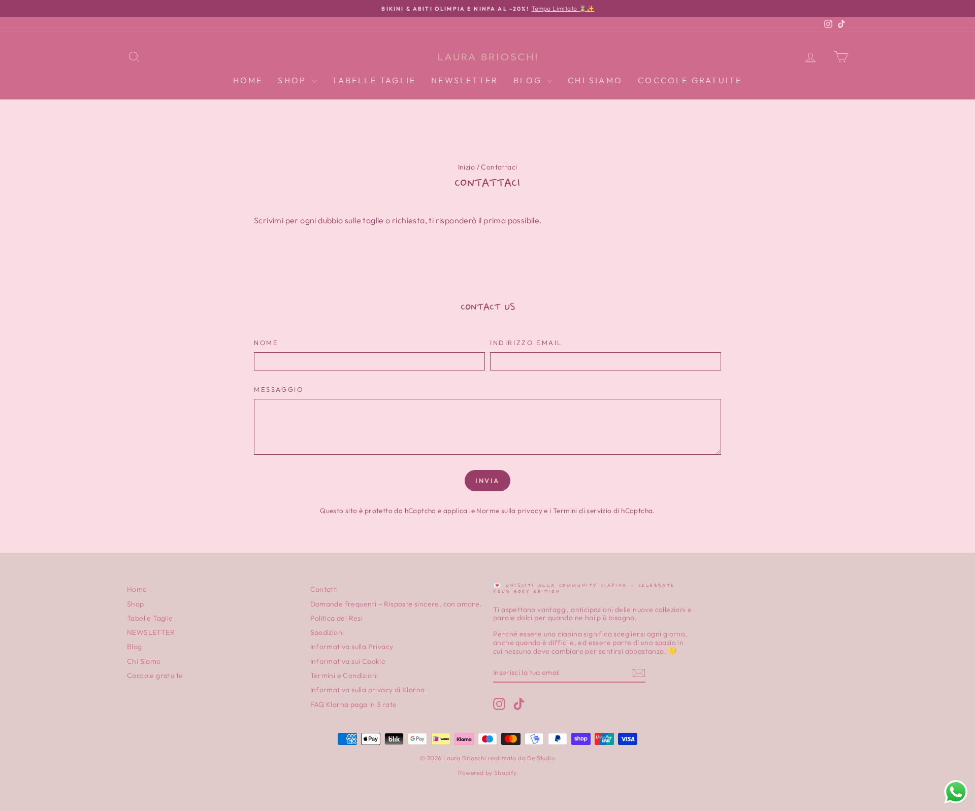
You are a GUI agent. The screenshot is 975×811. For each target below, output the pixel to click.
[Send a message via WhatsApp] (956, 792)
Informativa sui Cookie (348, 661)
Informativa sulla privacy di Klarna (367, 689)
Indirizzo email (526, 343)
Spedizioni (327, 632)
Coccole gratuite (690, 80)
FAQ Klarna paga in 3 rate (353, 704)
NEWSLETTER (464, 80)
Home (248, 80)
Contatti (324, 589)
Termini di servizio (582, 510)
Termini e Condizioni (344, 675)
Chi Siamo (595, 80)
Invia (487, 481)
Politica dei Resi (336, 618)
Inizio (466, 167)
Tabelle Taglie (374, 80)
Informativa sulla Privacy (352, 646)
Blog (529, 80)
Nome (266, 343)
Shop (293, 80)
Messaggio (278, 389)
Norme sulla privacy (509, 510)
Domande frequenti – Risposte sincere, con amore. (396, 604)
